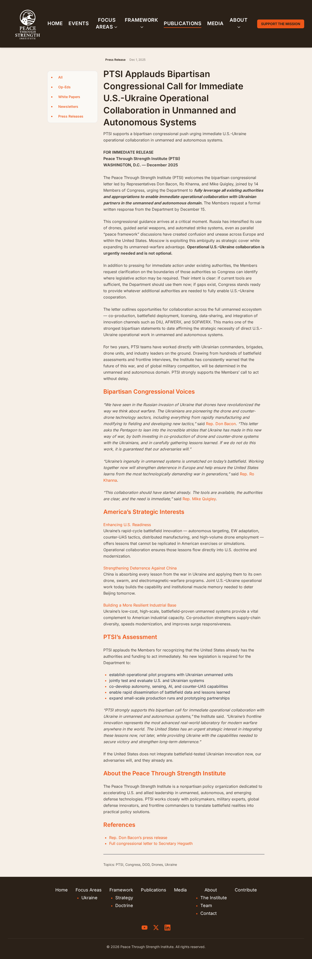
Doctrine (124, 905)
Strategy (124, 897)
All (60, 77)
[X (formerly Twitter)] (156, 927)
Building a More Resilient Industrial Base (139, 605)
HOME (55, 23)
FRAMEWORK (141, 20)
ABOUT (239, 20)
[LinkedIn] (167, 927)
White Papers (69, 97)
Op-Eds (64, 87)
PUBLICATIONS (182, 23)
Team (206, 905)
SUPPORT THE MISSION (280, 24)
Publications (153, 889)
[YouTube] (144, 927)
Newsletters (68, 106)
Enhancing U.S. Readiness (127, 524)
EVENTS (78, 23)
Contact (208, 913)
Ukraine (89, 897)
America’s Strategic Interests (143, 511)
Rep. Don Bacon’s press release (138, 837)
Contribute (246, 889)
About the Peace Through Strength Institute (164, 773)
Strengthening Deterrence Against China (140, 568)
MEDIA (215, 23)
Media (180, 889)
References (119, 824)
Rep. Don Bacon (221, 423)
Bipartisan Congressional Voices (149, 391)
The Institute (213, 897)
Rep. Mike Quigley (199, 498)
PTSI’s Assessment (130, 636)
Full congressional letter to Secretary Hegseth (151, 843)
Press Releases (70, 116)
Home (61, 889)
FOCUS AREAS (106, 23)
